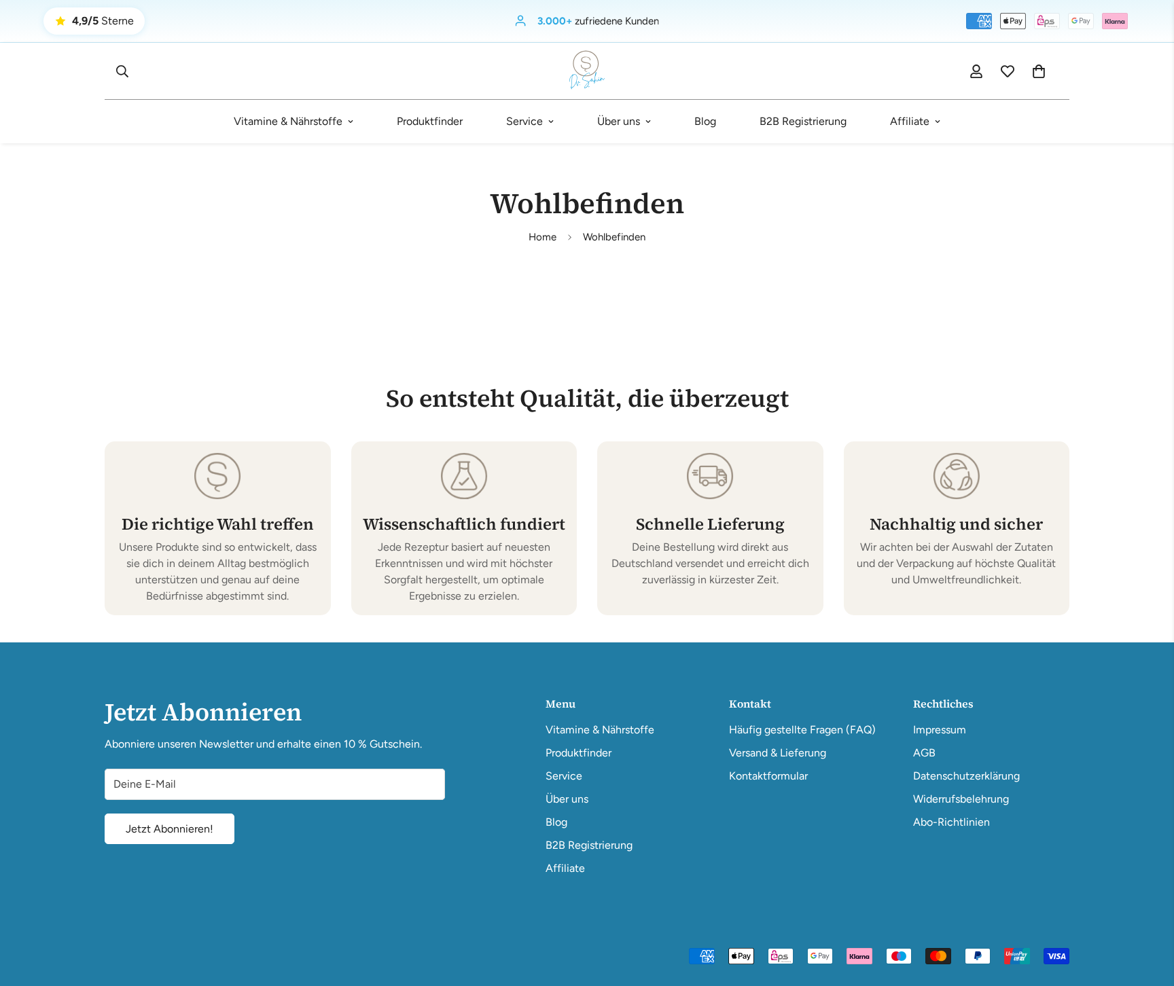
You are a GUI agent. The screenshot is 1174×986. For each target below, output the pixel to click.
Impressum (939, 729)
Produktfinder (430, 121)
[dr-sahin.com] (587, 71)
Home (542, 237)
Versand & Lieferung (777, 752)
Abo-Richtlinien (951, 822)
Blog (705, 121)
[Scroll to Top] (1147, 912)
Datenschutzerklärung (966, 775)
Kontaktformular (768, 775)
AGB (924, 752)
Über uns (618, 121)
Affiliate (909, 121)
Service (524, 121)
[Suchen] (122, 71)
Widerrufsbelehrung (961, 798)
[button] (1038, 71)
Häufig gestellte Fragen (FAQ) (802, 729)
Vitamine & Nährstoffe (288, 121)
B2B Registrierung (803, 121)
